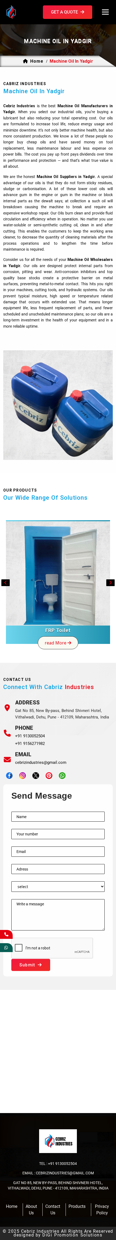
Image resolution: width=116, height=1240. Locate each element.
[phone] (6, 934)
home (36, 61)
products (77, 1206)
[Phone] (7, 733)
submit (27, 964)
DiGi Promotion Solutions (72, 1235)
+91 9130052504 (30, 736)
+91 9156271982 (30, 743)
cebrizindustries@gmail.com (40, 762)
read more (56, 643)
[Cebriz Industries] (19, 12)
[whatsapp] (6, 947)
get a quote (65, 12)
